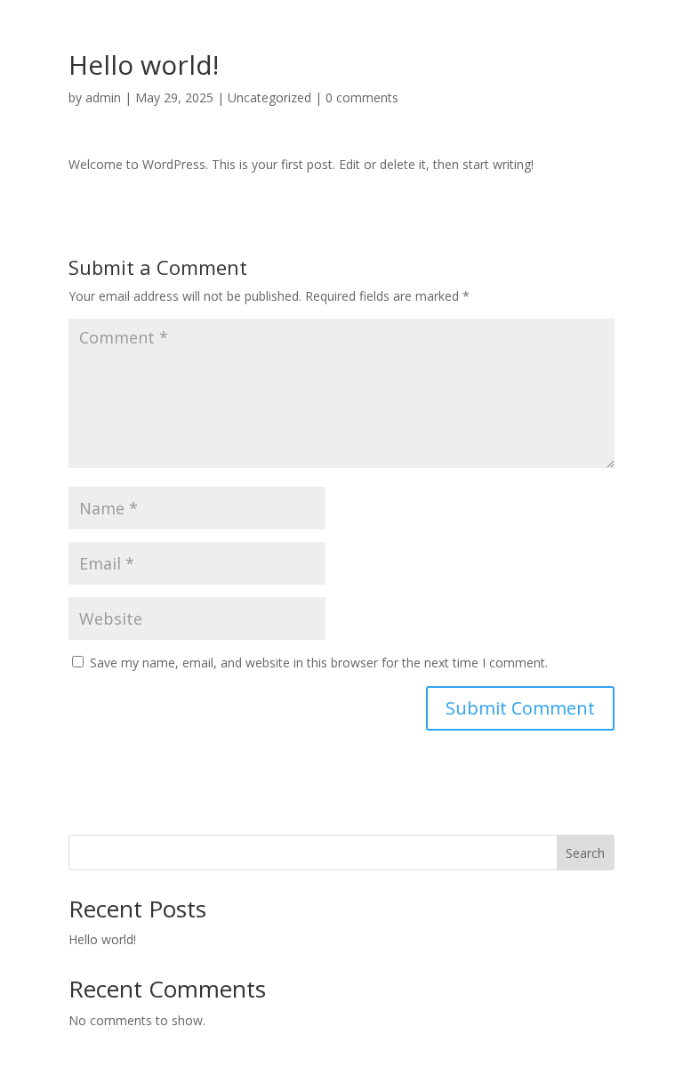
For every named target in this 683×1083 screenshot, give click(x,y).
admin (103, 97)
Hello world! (102, 939)
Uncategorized (269, 97)
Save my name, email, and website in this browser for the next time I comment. (319, 662)
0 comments (361, 97)
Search (585, 853)
